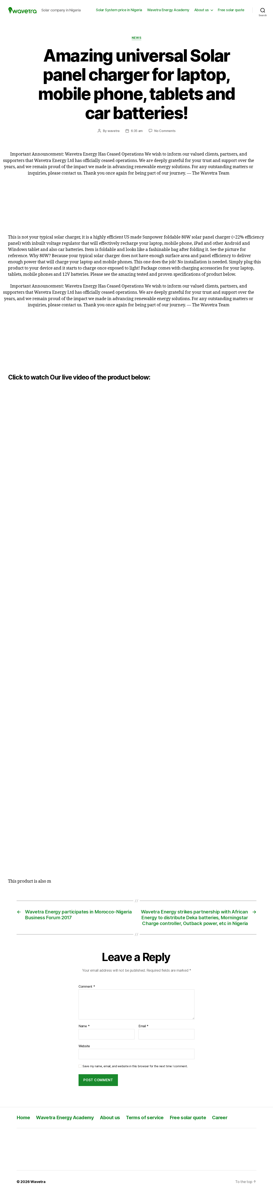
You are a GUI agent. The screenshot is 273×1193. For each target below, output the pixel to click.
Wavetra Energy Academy (168, 10)
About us (201, 10)
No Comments (164, 131)
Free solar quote (231, 10)
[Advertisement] (128, 204)
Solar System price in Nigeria (119, 10)
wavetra (114, 131)
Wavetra (37, 1182)
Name (84, 1026)
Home (23, 1117)
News (136, 38)
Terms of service (144, 1117)
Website (84, 1046)
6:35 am (137, 131)
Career (219, 1117)
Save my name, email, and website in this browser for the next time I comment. (135, 1066)
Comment (87, 986)
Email (143, 1026)
